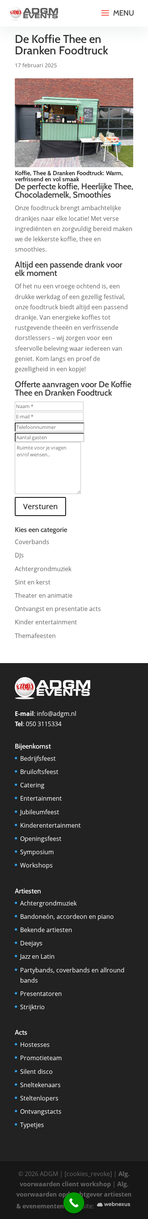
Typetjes (32, 1125)
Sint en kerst (32, 582)
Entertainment (41, 798)
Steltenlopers (39, 1098)
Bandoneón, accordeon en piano (67, 916)
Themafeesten (35, 636)
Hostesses (35, 1044)
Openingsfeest (40, 838)
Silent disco (36, 1071)
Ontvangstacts (40, 1111)
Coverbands (32, 542)
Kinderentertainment (50, 825)
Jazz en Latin (37, 956)
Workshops (36, 865)
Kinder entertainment (46, 622)
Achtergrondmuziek (43, 569)
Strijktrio (32, 1007)
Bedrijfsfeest (38, 758)
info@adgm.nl (56, 713)
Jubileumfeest (39, 812)
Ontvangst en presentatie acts (58, 609)
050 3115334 (43, 724)
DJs (19, 555)
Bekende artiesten (46, 930)
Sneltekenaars (40, 1085)
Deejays (31, 943)
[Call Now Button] (73, 1202)
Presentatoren (41, 993)
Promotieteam (41, 1058)
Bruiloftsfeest (39, 772)
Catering (32, 785)
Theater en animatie (43, 595)
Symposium (37, 852)
